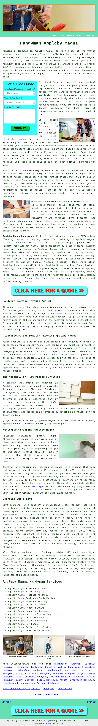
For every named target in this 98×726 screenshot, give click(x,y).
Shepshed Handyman (64, 673)
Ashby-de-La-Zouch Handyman (33, 673)
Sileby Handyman (47, 680)
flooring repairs (14, 239)
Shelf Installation (38, 630)
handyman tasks (62, 275)
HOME (55, 35)
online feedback (54, 218)
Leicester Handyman (29, 667)
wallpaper (38, 486)
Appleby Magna (15, 73)
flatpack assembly (56, 262)
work (60, 183)
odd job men (41, 664)
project (90, 278)
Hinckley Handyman (30, 670)
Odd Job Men (65, 688)
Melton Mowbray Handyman (67, 677)
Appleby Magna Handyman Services (32, 582)
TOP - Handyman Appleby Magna (21, 688)
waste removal (11, 275)
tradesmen (70, 95)
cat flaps (67, 272)
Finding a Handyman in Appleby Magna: (28, 51)
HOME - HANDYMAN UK (49, 694)
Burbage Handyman (47, 683)
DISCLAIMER (89, 35)
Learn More (51, 724)
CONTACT (78, 35)
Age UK (62, 310)
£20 (25, 320)
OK (62, 724)
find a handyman (21, 552)
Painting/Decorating (38, 614)
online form (80, 155)
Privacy (91, 702)
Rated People (11, 142)
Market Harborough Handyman (77, 680)
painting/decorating (34, 255)
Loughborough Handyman (16, 683)
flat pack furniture (43, 389)
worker (51, 205)
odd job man (46, 85)
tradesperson (40, 67)
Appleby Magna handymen (17, 236)
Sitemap (6, 702)
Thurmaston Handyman (67, 664)
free (79, 211)
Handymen (49, 688)
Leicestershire (12, 278)
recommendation (48, 111)
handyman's (80, 224)
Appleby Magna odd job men (31, 177)
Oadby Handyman (25, 680)
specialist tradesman (48, 187)
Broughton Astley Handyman (61, 667)
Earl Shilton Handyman (32, 677)
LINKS (62, 35)
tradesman (61, 146)
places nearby (29, 575)
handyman (71, 54)
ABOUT (69, 35)
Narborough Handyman (62, 670)
